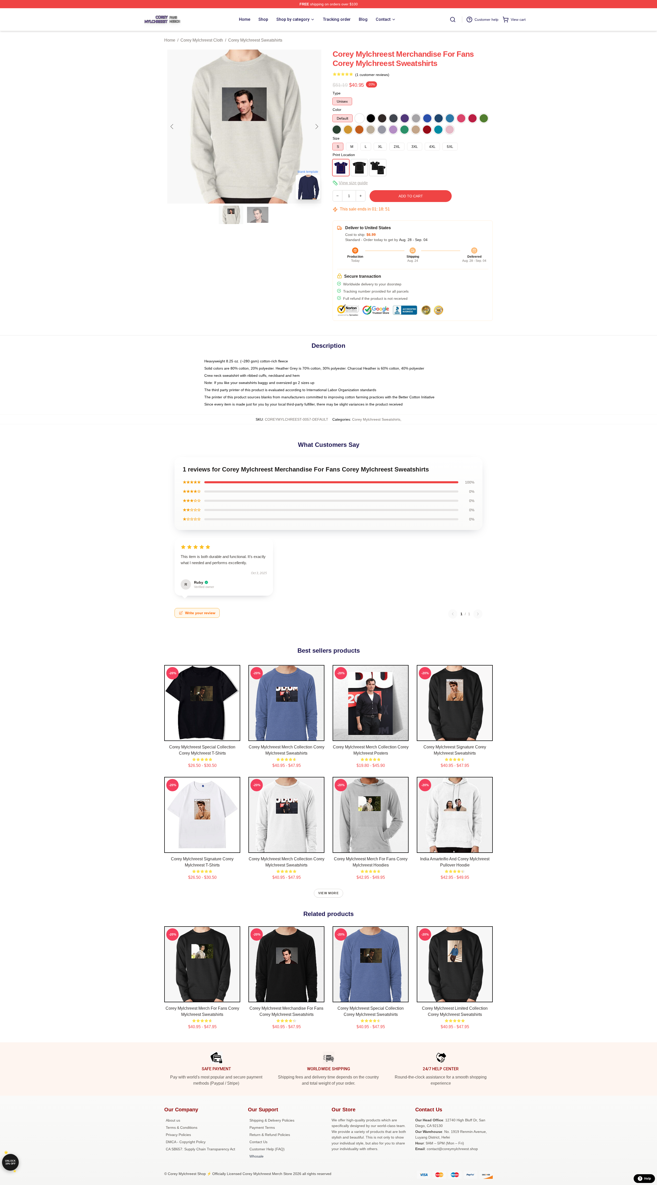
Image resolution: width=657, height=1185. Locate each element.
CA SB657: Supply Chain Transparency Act (200, 1149)
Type (337, 93)
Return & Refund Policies (269, 1135)
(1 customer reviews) (372, 75)
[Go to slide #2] (257, 215)
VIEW (202, 736)
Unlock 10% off (10, 1162)
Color (337, 110)
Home (169, 40)
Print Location (344, 155)
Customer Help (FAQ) (267, 1149)
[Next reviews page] (477, 614)
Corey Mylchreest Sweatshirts (255, 40)
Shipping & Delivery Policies (271, 1120)
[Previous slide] (172, 126)
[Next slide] (316, 126)
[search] (453, 19)
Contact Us (258, 1142)
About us (173, 1120)
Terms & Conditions (181, 1127)
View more (328, 893)
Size (336, 138)
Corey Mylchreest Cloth (201, 40)
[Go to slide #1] (231, 215)
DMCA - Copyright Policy (186, 1142)
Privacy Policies (178, 1135)
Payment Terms (262, 1127)
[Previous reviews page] (452, 614)
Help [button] (647, 1178)
